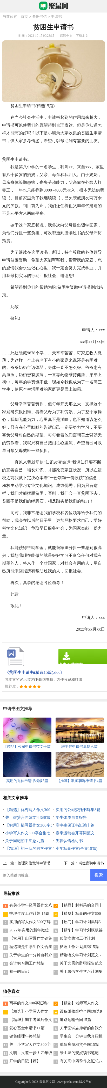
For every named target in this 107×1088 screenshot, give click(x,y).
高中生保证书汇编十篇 (75, 825)
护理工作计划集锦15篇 (79, 947)
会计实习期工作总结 (26, 963)
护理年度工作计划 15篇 (29, 913)
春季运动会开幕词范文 (75, 833)
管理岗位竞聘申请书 (34, 863)
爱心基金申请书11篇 (27, 1028)
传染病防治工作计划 (77, 938)
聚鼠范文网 (47, 1082)
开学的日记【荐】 (25, 1061)
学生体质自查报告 (71, 817)
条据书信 (39, 17)
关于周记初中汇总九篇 (24, 841)
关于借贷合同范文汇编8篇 (27, 817)
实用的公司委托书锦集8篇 (78, 810)
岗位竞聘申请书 (91, 863)
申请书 (56, 17)
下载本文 (82, 36)
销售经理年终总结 (25, 1036)
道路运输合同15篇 (75, 1020)
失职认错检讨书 (69, 841)
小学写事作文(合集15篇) (76, 848)
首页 (24, 17)
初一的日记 (19, 971)
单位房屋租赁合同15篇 (79, 1044)
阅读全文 (66, 36)
